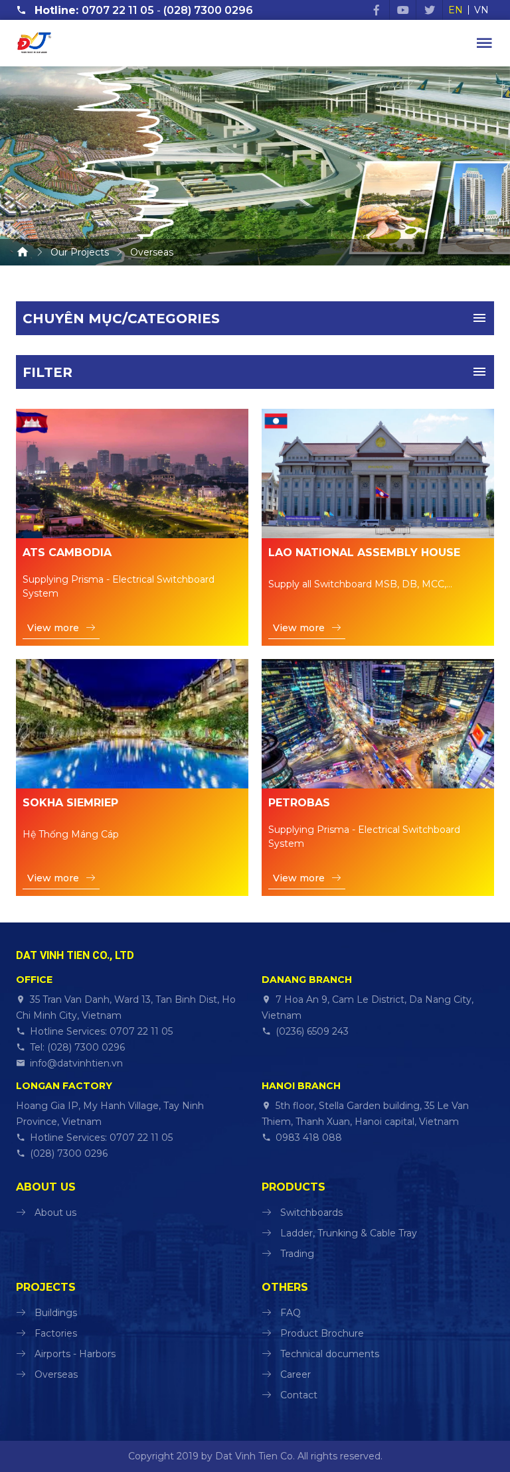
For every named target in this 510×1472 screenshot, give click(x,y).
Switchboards (311, 1212)
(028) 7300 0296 (208, 10)
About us (55, 1212)
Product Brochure (322, 1333)
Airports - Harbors (75, 1354)
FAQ (290, 1313)
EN (455, 10)
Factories (56, 1333)
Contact (298, 1395)
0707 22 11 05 (118, 10)
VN (481, 10)
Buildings (56, 1313)
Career (295, 1374)
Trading (297, 1254)
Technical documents (329, 1354)
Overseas (56, 1374)
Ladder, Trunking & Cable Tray (348, 1233)
